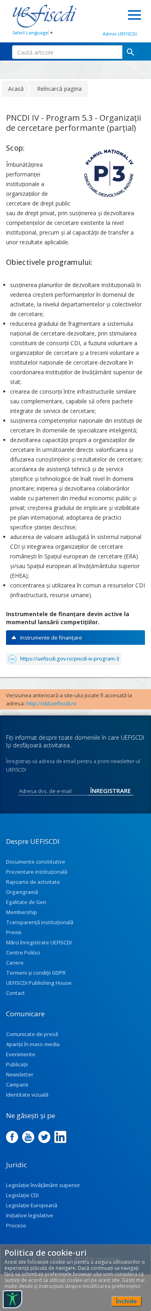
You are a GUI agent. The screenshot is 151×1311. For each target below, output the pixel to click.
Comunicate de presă (32, 1034)
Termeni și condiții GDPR (36, 972)
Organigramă (22, 892)
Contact (15, 992)
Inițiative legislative (29, 1215)
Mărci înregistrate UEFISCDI (39, 942)
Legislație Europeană (31, 1205)
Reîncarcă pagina (59, 88)
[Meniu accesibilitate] (12, 1299)
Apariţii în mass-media (33, 1044)
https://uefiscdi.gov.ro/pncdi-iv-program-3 (69, 658)
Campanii (17, 1084)
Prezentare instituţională (36, 871)
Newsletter (19, 1074)
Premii (13, 932)
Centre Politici (23, 952)
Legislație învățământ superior (43, 1185)
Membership (21, 912)
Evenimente (20, 1054)
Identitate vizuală (27, 1094)
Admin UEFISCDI (120, 34)
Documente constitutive (35, 861)
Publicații (17, 1064)
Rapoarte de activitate (33, 881)
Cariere (15, 962)
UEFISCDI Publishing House (39, 982)
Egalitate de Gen (26, 902)
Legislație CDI (22, 1195)
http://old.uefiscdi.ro (51, 703)
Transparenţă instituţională (39, 922)
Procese (16, 1225)
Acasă (16, 88)
